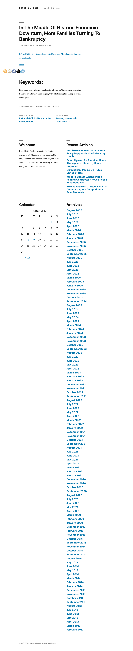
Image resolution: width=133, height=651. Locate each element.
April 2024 (72, 321)
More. (21, 64)
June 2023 (72, 360)
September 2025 (76, 253)
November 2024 (76, 293)
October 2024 (74, 297)
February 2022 (75, 424)
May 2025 (72, 269)
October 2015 (74, 538)
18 (28, 239)
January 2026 (74, 238)
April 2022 (72, 416)
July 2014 (72, 562)
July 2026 (72, 214)
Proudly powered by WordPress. (44, 643)
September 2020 (76, 491)
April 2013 (72, 621)
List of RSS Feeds (28, 7)
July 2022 (72, 404)
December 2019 (75, 526)
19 (33, 239)
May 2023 (72, 364)
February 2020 (75, 518)
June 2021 (72, 455)
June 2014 (72, 566)
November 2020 (76, 483)
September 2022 (76, 396)
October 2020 (74, 487)
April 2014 (72, 574)
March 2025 (73, 277)
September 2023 (76, 348)
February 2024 (75, 329)
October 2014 (74, 550)
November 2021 (75, 435)
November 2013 (75, 594)
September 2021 (76, 443)
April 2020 (72, 511)
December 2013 (75, 590)
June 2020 (72, 503)
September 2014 (76, 554)
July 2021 (72, 451)
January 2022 (74, 427)
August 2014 (74, 558)
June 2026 (72, 218)
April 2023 (72, 368)
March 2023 (73, 372)
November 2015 (75, 534)
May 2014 (72, 570)
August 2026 (74, 210)
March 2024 (73, 325)
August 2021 (74, 447)
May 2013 (72, 617)
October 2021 (74, 439)
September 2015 (76, 542)
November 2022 (76, 388)
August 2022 (74, 400)
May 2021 (72, 459)
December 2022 (76, 384)
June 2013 (72, 613)
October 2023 (74, 344)
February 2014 (75, 582)
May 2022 (72, 412)
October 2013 (74, 598)
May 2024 (72, 317)
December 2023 (76, 336)
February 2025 (75, 281)
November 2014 (75, 546)
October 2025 (74, 249)
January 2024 (74, 333)
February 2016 (75, 530)
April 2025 (72, 273)
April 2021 (72, 463)
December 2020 (76, 479)
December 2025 (76, 242)
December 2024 (76, 289)
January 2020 (74, 522)
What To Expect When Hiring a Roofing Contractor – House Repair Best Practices (86, 179)
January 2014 (74, 586)
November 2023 (76, 340)
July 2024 (72, 309)
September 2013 (76, 602)
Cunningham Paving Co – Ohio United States (84, 171)
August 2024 (74, 305)
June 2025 (72, 265)
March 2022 (73, 420)
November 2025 (76, 246)
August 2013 (74, 605)
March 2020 (73, 514)
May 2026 (72, 222)
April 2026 (72, 226)
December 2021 (75, 431)
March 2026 (73, 230)
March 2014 (73, 578)
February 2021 (75, 471)
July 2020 (72, 499)
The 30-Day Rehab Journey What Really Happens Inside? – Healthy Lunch (86, 153)
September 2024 (76, 301)
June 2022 (72, 408)
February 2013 (75, 629)
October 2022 (74, 392)
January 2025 (74, 285)
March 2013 (73, 625)
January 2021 (74, 475)
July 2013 (72, 609)
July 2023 (72, 356)
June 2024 (72, 313)
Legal (57, 106)
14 (45, 234)
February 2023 (75, 376)
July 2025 (72, 261)
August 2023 (74, 352)
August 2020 (74, 495)
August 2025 (74, 257)
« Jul (27, 257)
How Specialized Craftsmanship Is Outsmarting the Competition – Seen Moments (86, 189)
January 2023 (74, 380)
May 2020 (72, 507)
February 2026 (75, 234)
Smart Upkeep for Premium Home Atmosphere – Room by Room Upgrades (86, 163)
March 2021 (73, 467)
